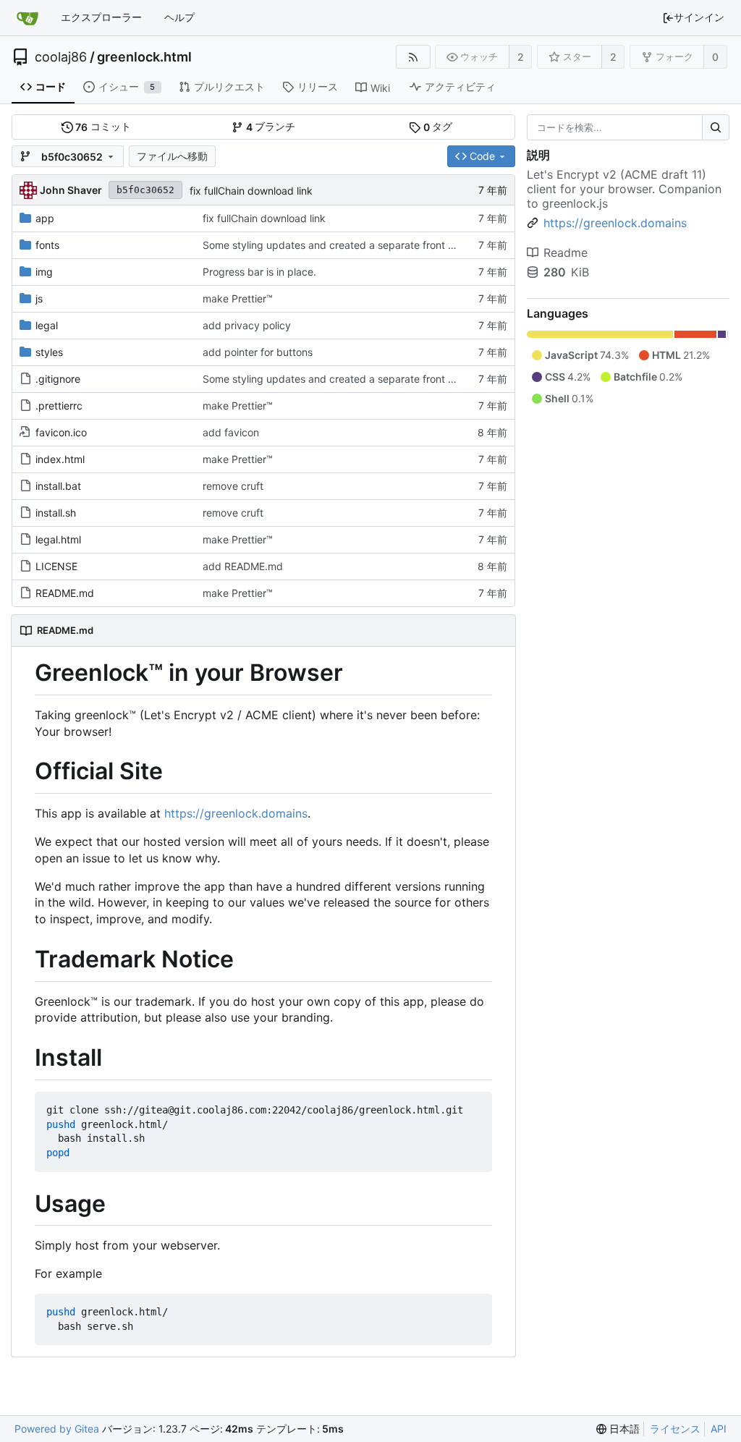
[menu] (618, 1429)
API (719, 1428)
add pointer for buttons (258, 352)
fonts (47, 245)
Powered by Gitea (56, 1428)
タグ (438, 126)
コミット (103, 126)
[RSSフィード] (413, 57)
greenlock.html (144, 57)
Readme (565, 252)
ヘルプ (179, 17)
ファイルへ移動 (172, 156)
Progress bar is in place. (259, 272)
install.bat (58, 486)
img (44, 272)
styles (49, 352)
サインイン (699, 17)
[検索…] (715, 127)
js (39, 298)
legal (46, 325)
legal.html (58, 539)
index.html (60, 459)
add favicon (231, 432)
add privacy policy (247, 325)
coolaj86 (61, 57)
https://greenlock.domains (236, 813)
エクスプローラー (101, 17)
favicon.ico (61, 432)
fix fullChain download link (251, 191)
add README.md (243, 566)
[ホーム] (27, 18)
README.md (64, 593)
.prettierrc (58, 405)
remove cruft (233, 486)
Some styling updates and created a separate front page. (339, 245)
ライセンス (675, 1428)
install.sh (55, 512)
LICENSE (56, 566)
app (44, 218)
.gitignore (57, 379)
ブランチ (271, 126)
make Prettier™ (238, 298)
